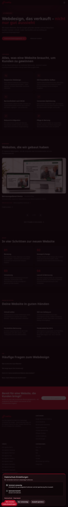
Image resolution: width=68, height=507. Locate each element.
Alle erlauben (10, 502)
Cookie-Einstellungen (9, 504)
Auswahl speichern (38, 502)
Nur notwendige (23, 502)
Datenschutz (8, 498)
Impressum (17, 498)
